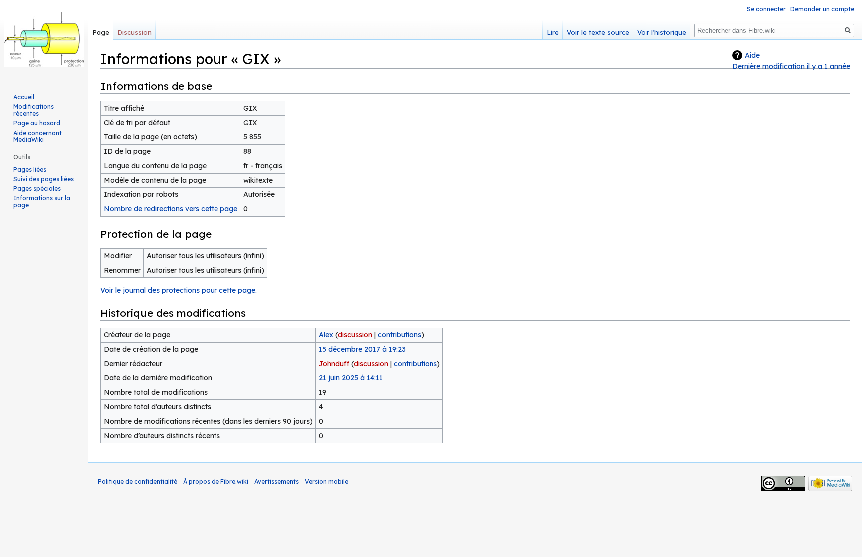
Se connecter (766, 9)
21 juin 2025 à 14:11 (351, 377)
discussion (355, 334)
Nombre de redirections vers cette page (170, 208)
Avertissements (276, 481)
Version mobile (326, 481)
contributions (399, 334)
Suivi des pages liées (43, 179)
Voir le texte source (598, 32)
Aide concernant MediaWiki (37, 136)
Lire (553, 32)
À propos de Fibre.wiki (215, 481)
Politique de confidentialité (137, 481)
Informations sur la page (41, 201)
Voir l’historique (661, 32)
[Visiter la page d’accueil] (44, 40)
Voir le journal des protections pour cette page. (178, 290)
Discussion (134, 32)
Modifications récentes (33, 110)
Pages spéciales (37, 188)
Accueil (23, 97)
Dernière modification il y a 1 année (791, 66)
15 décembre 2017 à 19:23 (362, 349)
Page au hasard (36, 123)
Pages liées (29, 169)
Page (100, 32)
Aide (752, 55)
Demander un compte (822, 9)
